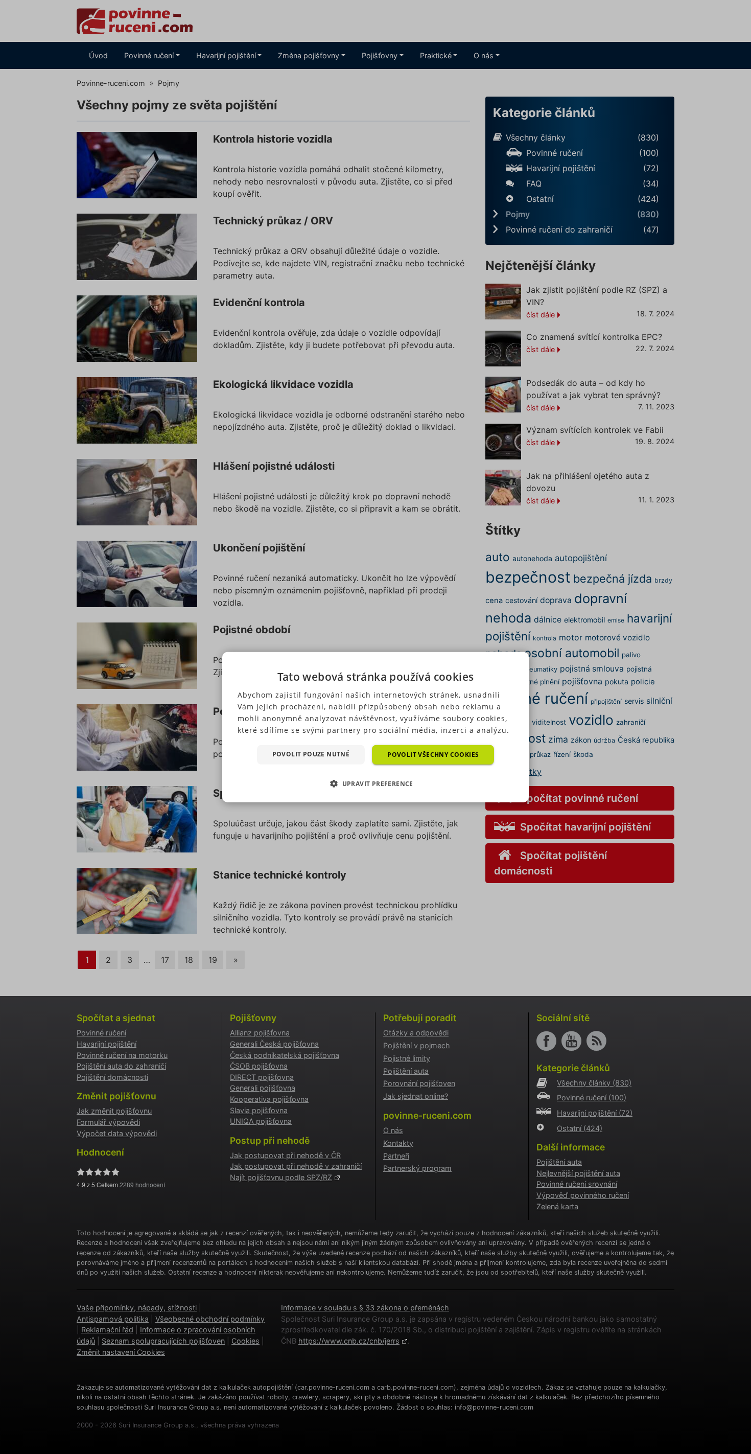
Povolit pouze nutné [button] (311, 753)
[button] (375, 783)
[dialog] (375, 727)
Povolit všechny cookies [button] (433, 754)
